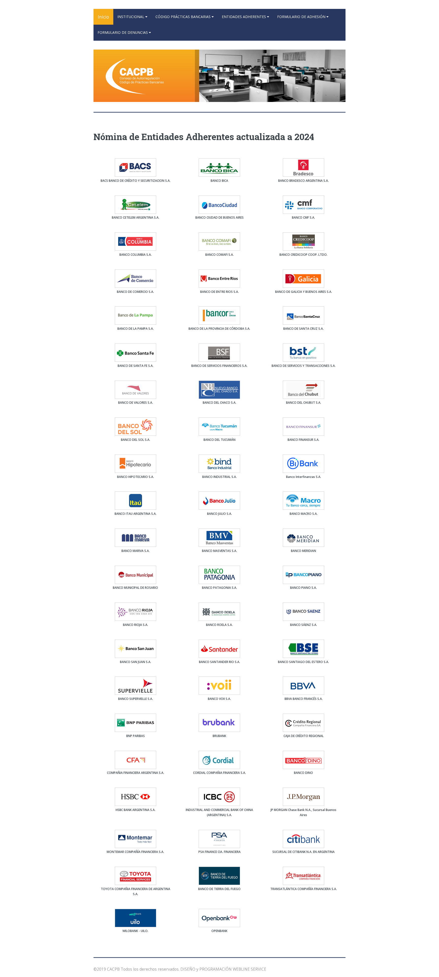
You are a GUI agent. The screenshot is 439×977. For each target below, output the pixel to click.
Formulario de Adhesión (301, 16)
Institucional (131, 16)
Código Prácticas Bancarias (183, 16)
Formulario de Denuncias (123, 32)
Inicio (103, 17)
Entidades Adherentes (244, 16)
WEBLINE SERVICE (249, 969)
